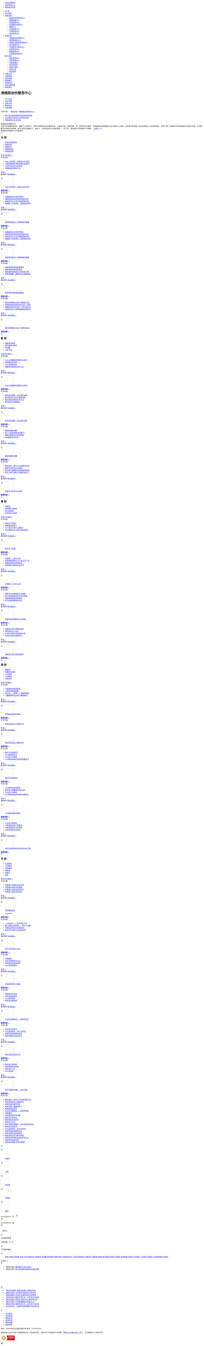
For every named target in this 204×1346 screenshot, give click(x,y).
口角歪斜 (8, 678)
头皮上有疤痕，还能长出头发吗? (17, 161)
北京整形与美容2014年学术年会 (17, 118)
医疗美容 (8, 56)
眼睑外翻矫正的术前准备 (14, 435)
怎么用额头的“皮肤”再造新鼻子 (17, 530)
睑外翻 (7, 348)
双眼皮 (11, 1257)
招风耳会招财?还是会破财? (15, 1142)
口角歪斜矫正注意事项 (13, 827)
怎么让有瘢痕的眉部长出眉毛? (16, 360)
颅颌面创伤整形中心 (17, 38)
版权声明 (8, 1325)
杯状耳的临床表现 (12, 1140)
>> (5, 190)
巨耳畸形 (8, 864)
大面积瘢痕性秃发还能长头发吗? (17, 164)
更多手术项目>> (7, 155)
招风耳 (7, 870)
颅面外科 (8, 144)
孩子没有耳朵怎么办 (12, 949)
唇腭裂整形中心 (15, 40)
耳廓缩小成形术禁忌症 (13, 892)
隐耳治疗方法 (10, 1069)
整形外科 (8, 36)
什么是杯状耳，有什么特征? (15, 1031)
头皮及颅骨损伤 (11, 142)
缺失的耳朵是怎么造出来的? (15, 930)
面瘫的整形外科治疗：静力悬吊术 (18, 307)
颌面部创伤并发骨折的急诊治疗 (17, 199)
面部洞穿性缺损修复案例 (14, 267)
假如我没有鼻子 (11, 525)
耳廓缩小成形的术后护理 (14, 885)
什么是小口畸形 (11, 792)
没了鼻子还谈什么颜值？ (14, 528)
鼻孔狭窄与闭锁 (11, 513)
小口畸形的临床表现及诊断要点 (17, 794)
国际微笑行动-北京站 (13, 120)
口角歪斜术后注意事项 (13, 825)
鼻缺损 (7, 506)
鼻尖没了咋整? (10, 523)
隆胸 (56, 1257)
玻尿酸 (44, 1257)
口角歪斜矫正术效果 (12, 830)
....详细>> (96, 128)
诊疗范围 (8, 101)
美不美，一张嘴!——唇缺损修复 (17, 693)
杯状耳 (7, 873)
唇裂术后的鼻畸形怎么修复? (15, 594)
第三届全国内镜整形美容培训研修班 (18, 115)
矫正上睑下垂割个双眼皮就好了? (17, 472)
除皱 (6, 1257)
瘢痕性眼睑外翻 (11, 430)
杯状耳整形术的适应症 (13, 1036)
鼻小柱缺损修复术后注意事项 (16, 596)
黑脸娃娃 (30, 1257)
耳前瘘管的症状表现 (12, 963)
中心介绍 (8, 99)
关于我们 (8, 13)
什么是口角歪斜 (11, 823)
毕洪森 (7, 1185)
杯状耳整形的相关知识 (13, 1033)
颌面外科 (8, 147)
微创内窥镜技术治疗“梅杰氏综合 (17, 302)
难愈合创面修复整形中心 (18, 42)
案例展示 (8, 80)
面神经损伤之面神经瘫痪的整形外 (18, 309)
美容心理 (12, 69)
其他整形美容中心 (16, 54)
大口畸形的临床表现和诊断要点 (17, 759)
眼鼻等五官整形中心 (17, 18)
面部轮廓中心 (14, 22)
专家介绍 (8, 74)
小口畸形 (8, 676)
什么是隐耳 (9, 1071)
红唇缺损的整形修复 (12, 689)
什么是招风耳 (10, 998)
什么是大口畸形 (11, 757)
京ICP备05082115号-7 (75, 1332)
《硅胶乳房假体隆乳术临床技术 (27, 1306)
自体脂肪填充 (67, 1257)
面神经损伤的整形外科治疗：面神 (18, 305)
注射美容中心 (14, 60)
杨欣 (6, 1211)
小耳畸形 (8, 866)
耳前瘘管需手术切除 (12, 984)
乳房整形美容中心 (16, 24)
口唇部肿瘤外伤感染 (160, 1257)
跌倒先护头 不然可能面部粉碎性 (17, 201)
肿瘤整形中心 (14, 51)
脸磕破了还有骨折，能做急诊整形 (18, 203)
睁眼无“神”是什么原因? (14, 468)
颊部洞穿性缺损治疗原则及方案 (17, 272)
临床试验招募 (10, 85)
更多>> (3, 172)
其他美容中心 (14, 33)
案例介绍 (8, 105)
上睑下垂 (8, 350)
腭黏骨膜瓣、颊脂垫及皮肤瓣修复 (18, 274)
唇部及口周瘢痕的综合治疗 (15, 790)
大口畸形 (8, 674)
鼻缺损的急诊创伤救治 (13, 563)
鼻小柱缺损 (9, 511)
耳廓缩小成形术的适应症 (14, 889)
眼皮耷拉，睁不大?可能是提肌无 (17, 466)
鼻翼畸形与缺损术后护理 (14, 565)
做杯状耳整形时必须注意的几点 (17, 1138)
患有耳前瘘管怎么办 (12, 961)
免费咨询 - (9, 1320)
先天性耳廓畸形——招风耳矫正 (17, 1019)
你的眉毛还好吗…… (12, 362)
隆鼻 (60, 1257)
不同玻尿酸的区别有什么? (25, 1302)
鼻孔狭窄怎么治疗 (12, 631)
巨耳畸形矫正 (10, 910)
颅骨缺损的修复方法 (12, 168)
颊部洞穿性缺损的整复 (13, 269)
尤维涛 (7, 1198)
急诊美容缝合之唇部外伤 (14, 724)
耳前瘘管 (8, 868)
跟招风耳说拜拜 (11, 994)
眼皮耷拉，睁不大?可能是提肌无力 (18, 1099)
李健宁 (7, 1158)
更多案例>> (12, 174)
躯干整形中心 (14, 45)
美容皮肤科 (13, 62)
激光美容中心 (14, 58)
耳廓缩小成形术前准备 (13, 887)
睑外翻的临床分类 (12, 437)
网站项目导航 (10, 7)
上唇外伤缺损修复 (12, 691)
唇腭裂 (17, 1257)
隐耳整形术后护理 (12, 1066)
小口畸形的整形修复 (12, 788)
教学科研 (8, 83)
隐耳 (6, 875)
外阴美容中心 (14, 31)
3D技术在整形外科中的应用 (25, 1295)
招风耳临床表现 (11, 996)
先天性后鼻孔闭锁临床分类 (15, 633)
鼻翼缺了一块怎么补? (13, 558)
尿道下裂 (23, 1257)
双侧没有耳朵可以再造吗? (15, 928)
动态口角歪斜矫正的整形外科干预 (18, 848)
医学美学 (12, 71)
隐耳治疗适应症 (11, 1064)
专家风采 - (9, 1316)
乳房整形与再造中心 (17, 47)
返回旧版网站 (10, 3)
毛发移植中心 (14, 29)
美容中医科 (13, 65)
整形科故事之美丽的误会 (26, 1290)
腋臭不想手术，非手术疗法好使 (27, 1297)
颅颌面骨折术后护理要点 (14, 197)
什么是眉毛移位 (11, 364)
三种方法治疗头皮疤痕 (13, 166)
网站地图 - (9, 1322)
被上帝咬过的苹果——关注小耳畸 (18, 925)
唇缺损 (7, 669)
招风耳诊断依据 (11, 1000)
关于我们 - (9, 1313)
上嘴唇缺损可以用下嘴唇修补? (16, 695)
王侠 (6, 1172)
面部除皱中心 (14, 20)
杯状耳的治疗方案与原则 (14, 1135)
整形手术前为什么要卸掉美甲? (26, 1299)
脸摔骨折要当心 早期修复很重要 (17, 222)
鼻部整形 (37, 1257)
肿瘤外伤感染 (10, 672)
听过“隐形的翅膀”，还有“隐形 (16, 1090)
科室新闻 (8, 76)
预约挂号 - (9, 1318)
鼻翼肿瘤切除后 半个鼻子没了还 (17, 561)
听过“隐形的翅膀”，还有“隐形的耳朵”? (19, 1124)
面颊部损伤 (9, 149)
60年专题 (8, 78)
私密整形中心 (14, 49)
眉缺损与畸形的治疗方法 (14, 367)
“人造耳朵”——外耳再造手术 (16, 923)
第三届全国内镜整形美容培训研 (27, 1269)
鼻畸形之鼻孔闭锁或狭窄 (14, 629)
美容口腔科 (13, 67)
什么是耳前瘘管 (11, 965)
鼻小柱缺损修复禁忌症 (13, 600)
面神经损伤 (9, 151)
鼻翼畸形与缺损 (11, 508)
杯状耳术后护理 (11, 1029)
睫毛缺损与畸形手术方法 (14, 400)
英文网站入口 (10, 5)
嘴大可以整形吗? (11, 752)
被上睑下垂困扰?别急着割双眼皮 (17, 470)
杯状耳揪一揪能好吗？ (13, 1106)
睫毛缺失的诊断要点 (12, 402)
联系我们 (8, 87)
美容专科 (8, 16)
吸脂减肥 (50, 1257)
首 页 (7, 11)
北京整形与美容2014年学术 (20, 1293)
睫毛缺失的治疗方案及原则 (15, 397)
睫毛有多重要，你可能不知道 (16, 395)
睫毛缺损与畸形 (11, 345)
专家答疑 (8, 108)
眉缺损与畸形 (10, 343)
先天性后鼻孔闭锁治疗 (13, 636)
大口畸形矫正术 (11, 755)
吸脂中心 (12, 27)
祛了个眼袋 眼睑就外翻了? (15, 433)
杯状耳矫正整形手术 (12, 1054)
